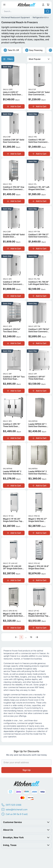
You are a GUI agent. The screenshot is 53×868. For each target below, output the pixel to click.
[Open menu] (4, 4)
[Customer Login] (43, 4)
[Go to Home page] (26, 5)
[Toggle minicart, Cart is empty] (48, 4)
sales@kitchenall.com (16, 809)
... (26, 637)
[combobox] (26, 11)
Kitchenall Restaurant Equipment (15, 17)
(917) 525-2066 (13, 804)
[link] (16, 637)
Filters (10, 59)
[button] (26, 822)
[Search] (47, 11)
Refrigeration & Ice (41, 17)
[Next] (37, 637)
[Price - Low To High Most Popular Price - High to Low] (39, 59)
